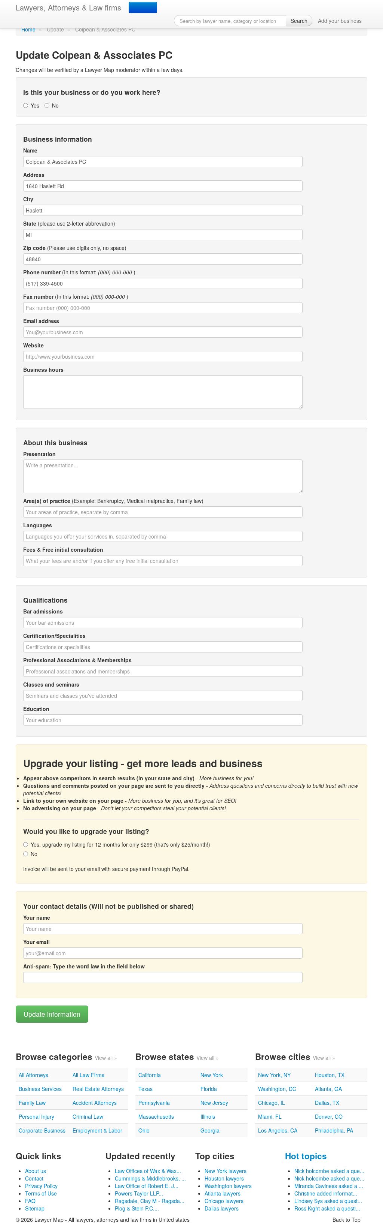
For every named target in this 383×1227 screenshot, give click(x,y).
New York (211, 1075)
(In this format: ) (79, 272)
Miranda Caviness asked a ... (328, 1186)
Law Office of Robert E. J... (146, 1186)
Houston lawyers (224, 1178)
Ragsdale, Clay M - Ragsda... (149, 1201)
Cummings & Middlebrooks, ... (150, 1178)
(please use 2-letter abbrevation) (69, 223)
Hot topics (306, 1156)
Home (28, 29)
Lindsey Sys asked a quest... (328, 1201)
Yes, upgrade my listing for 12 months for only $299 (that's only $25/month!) (120, 844)
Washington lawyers (228, 1186)
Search (299, 20)
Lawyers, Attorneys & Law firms (68, 7)
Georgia (210, 1130)
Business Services (40, 1088)
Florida (208, 1088)
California (149, 1075)
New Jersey (214, 1102)
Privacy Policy (41, 1186)
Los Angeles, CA (277, 1130)
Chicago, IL (271, 1102)
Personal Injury (36, 1116)
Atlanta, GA (328, 1088)
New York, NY (274, 1075)
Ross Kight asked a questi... (327, 1208)
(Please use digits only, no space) (74, 247)
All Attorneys (33, 1075)
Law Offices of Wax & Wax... (148, 1171)
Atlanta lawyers (222, 1193)
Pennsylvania (154, 1102)
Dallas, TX (327, 1102)
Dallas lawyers (222, 1208)
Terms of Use (41, 1193)
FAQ (30, 1201)
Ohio (144, 1130)
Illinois (207, 1116)
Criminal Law (88, 1116)
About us (35, 1171)
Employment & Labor (97, 1130)
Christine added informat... (325, 1193)
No (55, 105)
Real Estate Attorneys (98, 1088)
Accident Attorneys (95, 1102)
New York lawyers (225, 1171)
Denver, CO (329, 1116)
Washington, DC (277, 1088)
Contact (34, 1178)
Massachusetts (156, 1116)
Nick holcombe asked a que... (329, 1171)
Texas (145, 1088)
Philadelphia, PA (334, 1130)
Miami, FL (270, 1116)
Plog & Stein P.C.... (137, 1208)
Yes (35, 105)
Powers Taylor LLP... (139, 1193)
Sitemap (35, 1208)
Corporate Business (42, 1130)
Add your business (340, 20)
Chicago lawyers (224, 1201)
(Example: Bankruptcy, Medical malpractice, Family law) (113, 500)
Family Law (32, 1102)
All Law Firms (88, 1075)
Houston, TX (329, 1075)
